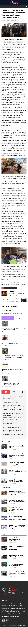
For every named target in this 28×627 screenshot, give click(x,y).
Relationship (5, 441)
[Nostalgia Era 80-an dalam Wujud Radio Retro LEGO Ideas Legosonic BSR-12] (4, 540)
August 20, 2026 (7, 386)
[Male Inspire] (14, 3)
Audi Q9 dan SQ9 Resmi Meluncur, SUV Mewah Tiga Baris (18, 556)
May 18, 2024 (6, 20)
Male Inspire (13, 20)
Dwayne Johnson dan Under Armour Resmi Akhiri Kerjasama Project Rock (12, 342)
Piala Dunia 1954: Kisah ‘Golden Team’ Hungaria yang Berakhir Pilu (17, 573)
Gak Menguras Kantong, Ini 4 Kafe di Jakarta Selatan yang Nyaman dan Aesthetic (12, 356)
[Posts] (5, 392)
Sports (3, 534)
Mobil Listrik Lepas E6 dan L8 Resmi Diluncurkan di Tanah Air (17, 500)
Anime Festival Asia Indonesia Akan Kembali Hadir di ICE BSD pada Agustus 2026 (17, 527)
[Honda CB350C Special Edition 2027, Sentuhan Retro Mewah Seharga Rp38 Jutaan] (4, 566)
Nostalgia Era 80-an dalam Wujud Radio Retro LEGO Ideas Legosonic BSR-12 (18, 539)
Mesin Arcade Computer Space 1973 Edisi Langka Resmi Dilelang (13, 329)
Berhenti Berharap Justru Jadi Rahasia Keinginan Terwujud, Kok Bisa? (18, 446)
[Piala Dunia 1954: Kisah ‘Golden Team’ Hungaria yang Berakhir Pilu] (4, 574)
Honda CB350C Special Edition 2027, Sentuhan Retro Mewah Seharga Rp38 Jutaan (16, 564)
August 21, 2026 (7, 359)
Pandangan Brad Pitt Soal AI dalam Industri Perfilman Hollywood (12, 383)
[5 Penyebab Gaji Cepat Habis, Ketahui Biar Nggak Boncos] (4, 465)
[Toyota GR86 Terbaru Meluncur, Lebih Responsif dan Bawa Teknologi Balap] (4, 549)
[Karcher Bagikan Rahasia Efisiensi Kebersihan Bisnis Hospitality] (4, 510)
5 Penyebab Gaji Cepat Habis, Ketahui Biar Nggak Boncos (16, 463)
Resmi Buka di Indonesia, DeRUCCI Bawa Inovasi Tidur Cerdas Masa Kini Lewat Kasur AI (17, 518)
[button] (26, 6)
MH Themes (22, 625)
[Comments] (22, 392)
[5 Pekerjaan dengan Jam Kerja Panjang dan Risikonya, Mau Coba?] (4, 456)
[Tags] (14, 392)
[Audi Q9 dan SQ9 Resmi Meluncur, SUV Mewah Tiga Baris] (4, 558)
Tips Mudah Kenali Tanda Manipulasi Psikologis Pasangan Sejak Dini (17, 471)
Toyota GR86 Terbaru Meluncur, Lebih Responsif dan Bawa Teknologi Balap (17, 548)
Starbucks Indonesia (10, 288)
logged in (10, 313)
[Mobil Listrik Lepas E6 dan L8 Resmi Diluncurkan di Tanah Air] (4, 503)
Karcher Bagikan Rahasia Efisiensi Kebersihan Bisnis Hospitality (16, 509)
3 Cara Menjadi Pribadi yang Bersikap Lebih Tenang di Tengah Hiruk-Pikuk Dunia (16, 480)
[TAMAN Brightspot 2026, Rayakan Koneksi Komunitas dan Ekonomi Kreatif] (4, 494)
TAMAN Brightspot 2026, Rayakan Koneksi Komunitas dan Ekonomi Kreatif (17, 493)
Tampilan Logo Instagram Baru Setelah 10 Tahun (14, 370)
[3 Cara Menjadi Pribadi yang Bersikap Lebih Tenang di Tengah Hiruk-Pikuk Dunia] (4, 482)
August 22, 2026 (7, 332)
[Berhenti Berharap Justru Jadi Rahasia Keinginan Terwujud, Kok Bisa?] (4, 448)
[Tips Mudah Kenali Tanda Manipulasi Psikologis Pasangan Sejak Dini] (4, 473)
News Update (5, 488)
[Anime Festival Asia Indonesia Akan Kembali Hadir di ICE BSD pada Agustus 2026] (4, 528)
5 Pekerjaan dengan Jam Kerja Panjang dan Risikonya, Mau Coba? (17, 455)
